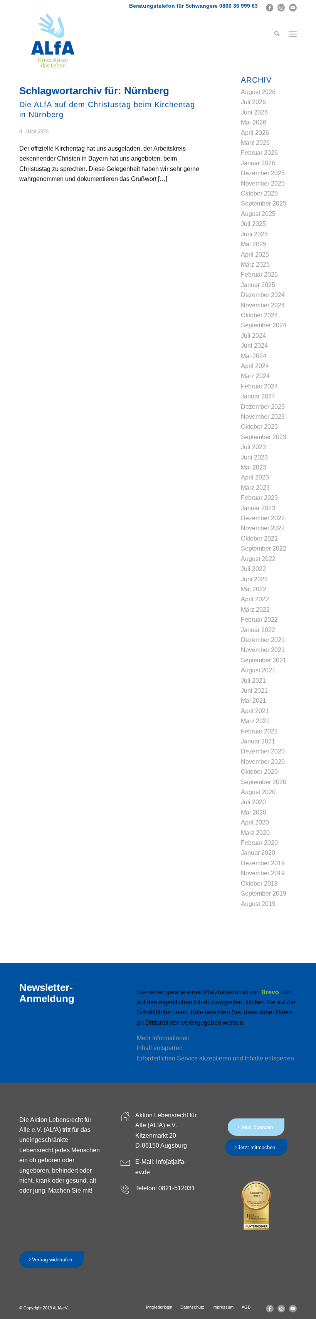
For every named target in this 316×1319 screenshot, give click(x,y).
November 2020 (263, 761)
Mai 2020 (253, 812)
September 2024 (263, 325)
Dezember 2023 (263, 406)
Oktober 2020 (259, 771)
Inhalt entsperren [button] (160, 1048)
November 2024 (263, 305)
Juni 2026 (254, 112)
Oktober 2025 (259, 193)
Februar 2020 (259, 843)
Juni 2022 (254, 579)
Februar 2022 (259, 619)
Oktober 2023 (259, 426)
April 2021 (255, 711)
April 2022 (255, 599)
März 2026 (255, 142)
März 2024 (255, 376)
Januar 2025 (258, 285)
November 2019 (263, 873)
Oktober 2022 (259, 538)
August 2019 (258, 904)
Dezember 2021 (263, 640)
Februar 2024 (259, 386)
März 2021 (255, 721)
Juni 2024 (254, 345)
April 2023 (255, 477)
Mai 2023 (253, 467)
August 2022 (258, 559)
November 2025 (263, 183)
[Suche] (277, 34)
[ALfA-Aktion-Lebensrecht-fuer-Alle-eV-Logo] (52, 41)
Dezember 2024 (263, 295)
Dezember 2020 (263, 751)
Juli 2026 (253, 102)
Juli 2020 (253, 802)
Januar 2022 (258, 630)
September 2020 (263, 782)
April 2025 (255, 254)
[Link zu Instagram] (281, 8)
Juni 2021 (254, 690)
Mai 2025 (253, 244)
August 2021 (258, 670)
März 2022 (255, 609)
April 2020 (255, 822)
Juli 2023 (253, 447)
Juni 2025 (254, 234)
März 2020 (255, 833)
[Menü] (293, 34)
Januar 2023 (258, 508)
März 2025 (255, 264)
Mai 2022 (253, 589)
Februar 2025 (259, 274)
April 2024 (255, 366)
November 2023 (263, 416)
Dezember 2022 (263, 518)
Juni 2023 (254, 457)
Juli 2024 (253, 335)
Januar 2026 (258, 163)
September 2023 (263, 437)
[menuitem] (277, 34)
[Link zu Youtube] (293, 8)
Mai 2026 (253, 122)
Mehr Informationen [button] (163, 1038)
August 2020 (258, 792)
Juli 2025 (253, 224)
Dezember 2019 (263, 863)
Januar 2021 (258, 741)
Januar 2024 (258, 396)
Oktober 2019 (259, 883)
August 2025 (258, 214)
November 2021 (263, 650)
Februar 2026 (259, 152)
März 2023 (255, 487)
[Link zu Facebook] (269, 8)
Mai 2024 (253, 356)
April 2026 (255, 132)
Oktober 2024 (259, 315)
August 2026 (258, 92)
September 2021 (263, 660)
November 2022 (263, 528)
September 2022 (263, 548)
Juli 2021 (253, 680)
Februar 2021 (259, 731)
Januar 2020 (258, 852)
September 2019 (263, 893)
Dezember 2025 (263, 173)
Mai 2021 (253, 700)
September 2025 (263, 203)
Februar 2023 (259, 497)
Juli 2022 (253, 569)
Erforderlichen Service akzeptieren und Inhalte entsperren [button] (215, 1058)
